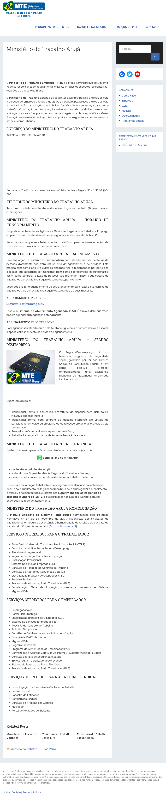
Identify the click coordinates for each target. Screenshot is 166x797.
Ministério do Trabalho (135, 145)
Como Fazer (129, 95)
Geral (125, 105)
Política (37, 792)
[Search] (155, 57)
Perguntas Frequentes (52, 27)
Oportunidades (131, 115)
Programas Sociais (133, 120)
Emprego (127, 100)
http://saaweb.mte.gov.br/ (28, 303)
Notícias (126, 110)
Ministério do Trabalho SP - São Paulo (33, 749)
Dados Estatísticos (91, 27)
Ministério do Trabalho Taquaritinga (91, 735)
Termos (27, 792)
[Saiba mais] (88, 477)
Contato (152, 27)
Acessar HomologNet (63, 526)
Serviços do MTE (126, 27)
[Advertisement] (57, 68)
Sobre (6, 792)
